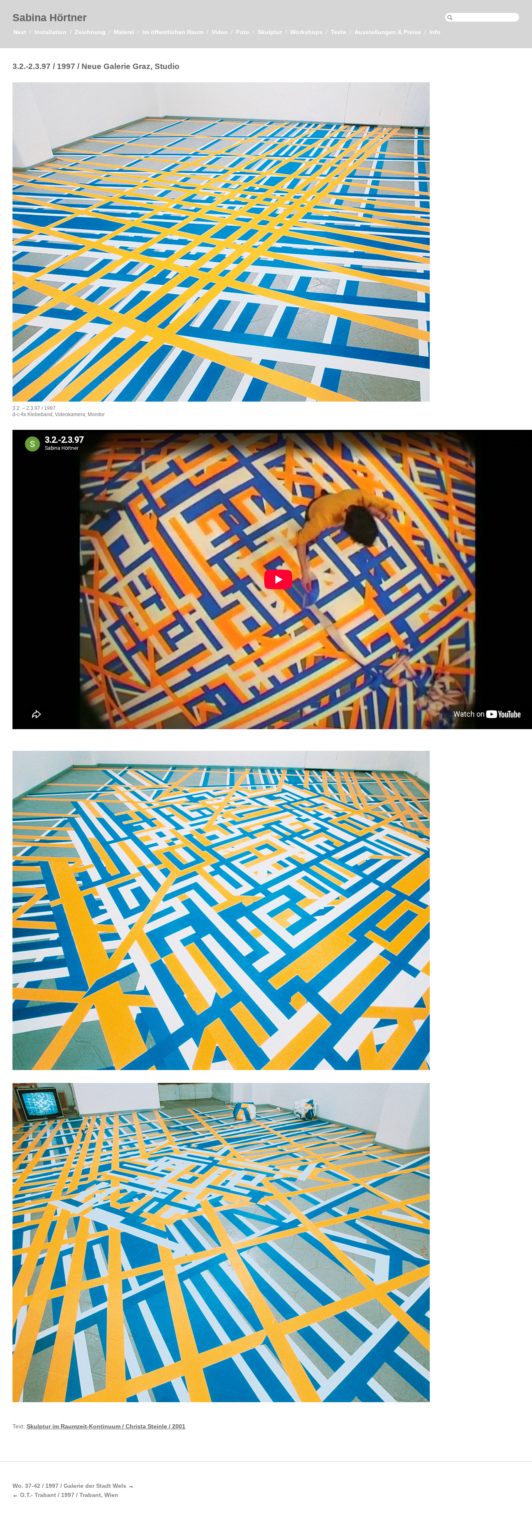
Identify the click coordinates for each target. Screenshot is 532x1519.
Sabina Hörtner (49, 17)
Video (220, 32)
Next (19, 32)
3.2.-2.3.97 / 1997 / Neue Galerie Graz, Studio (96, 66)
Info (435, 32)
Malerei (124, 32)
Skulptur (270, 32)
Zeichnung (90, 32)
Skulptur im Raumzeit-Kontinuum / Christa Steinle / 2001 (106, 1426)
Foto (242, 32)
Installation (50, 32)
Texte (338, 32)
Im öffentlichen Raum (173, 32)
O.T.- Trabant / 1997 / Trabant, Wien (69, 1495)
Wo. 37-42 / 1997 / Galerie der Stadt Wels (69, 1485)
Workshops (306, 32)
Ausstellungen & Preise (388, 32)
